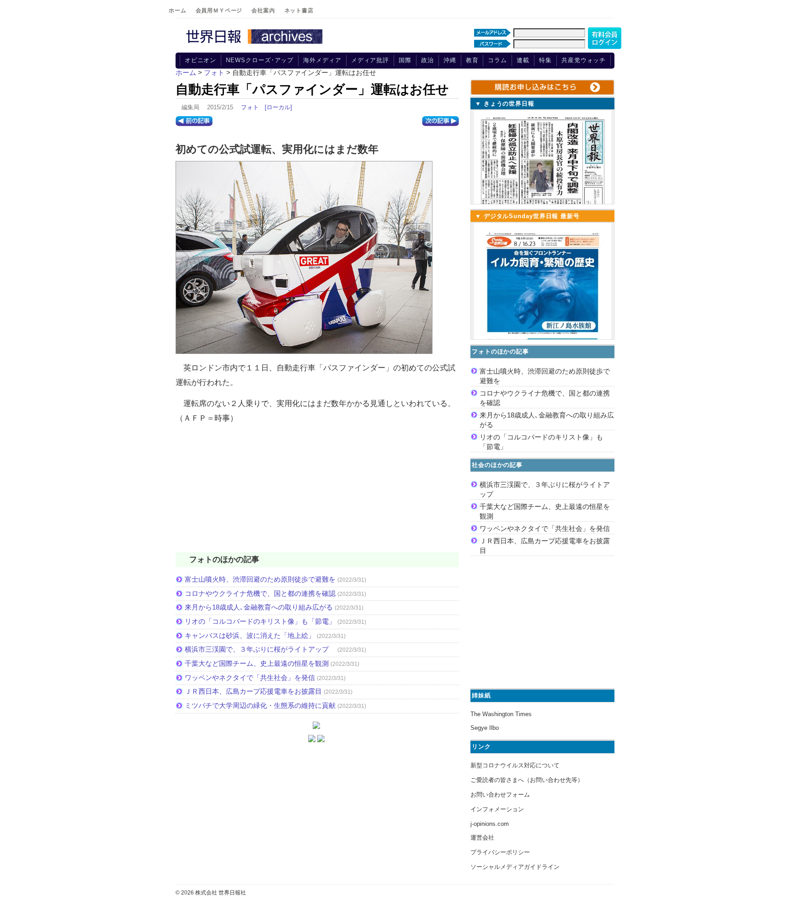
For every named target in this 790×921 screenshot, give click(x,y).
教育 (472, 60)
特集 (545, 60)
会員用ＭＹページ (219, 10)
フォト (250, 107)
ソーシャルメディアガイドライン (515, 866)
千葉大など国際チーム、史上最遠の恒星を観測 (257, 663)
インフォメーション (497, 809)
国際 (405, 60)
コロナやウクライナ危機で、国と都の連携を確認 (260, 593)
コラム (497, 60)
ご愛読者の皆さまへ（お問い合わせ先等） (526, 779)
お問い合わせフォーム (500, 794)
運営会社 (482, 837)
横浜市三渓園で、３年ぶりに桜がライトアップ (260, 649)
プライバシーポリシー (500, 852)
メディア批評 (370, 60)
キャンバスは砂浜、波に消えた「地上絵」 (250, 635)
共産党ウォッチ (583, 60)
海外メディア (322, 60)
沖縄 (449, 60)
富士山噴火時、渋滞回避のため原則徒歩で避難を (260, 579)
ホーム (178, 10)
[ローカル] (278, 107)
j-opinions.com (489, 823)
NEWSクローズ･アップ (260, 60)
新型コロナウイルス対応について (515, 765)
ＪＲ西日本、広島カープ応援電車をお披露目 (253, 691)
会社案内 (263, 10)
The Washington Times (501, 714)
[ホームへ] (256, 44)
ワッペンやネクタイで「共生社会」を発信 (250, 677)
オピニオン (201, 60)
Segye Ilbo (484, 727)
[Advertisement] (317, 494)
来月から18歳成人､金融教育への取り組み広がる (259, 607)
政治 (427, 60)
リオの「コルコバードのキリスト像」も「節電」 (260, 621)
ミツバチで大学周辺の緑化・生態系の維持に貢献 (260, 705)
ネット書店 (299, 10)
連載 (523, 60)
